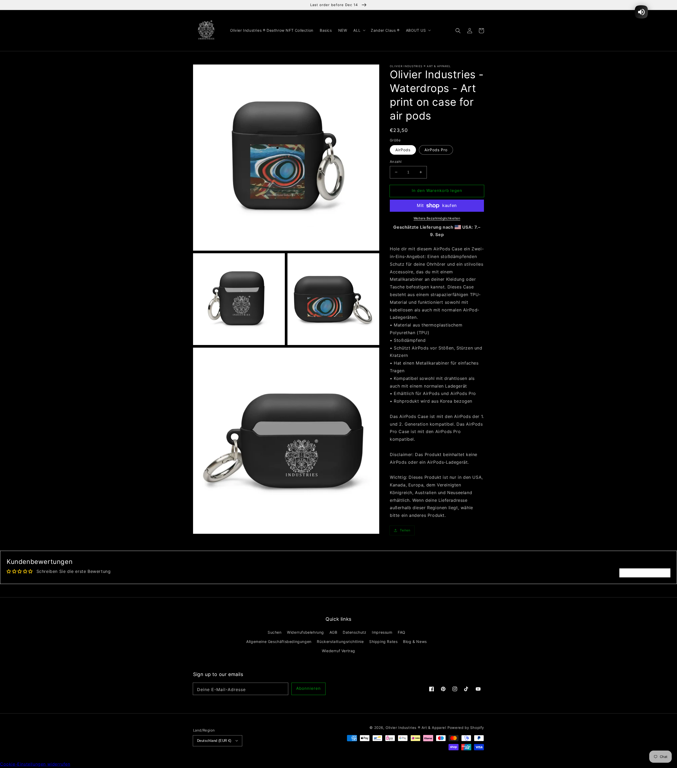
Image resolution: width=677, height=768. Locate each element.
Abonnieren (308, 688)
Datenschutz (355, 632)
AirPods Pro (435, 150)
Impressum (382, 632)
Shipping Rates (383, 641)
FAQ (401, 632)
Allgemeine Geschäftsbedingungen (279, 641)
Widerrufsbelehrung (305, 632)
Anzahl (395, 161)
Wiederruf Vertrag (338, 651)
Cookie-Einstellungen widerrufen (35, 764)
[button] (458, 30)
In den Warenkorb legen (437, 190)
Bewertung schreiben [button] (644, 573)
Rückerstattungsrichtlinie (340, 641)
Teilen (405, 530)
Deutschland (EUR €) (214, 741)
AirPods (402, 150)
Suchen (275, 632)
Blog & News (415, 641)
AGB (333, 632)
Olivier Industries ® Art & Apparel (416, 727)
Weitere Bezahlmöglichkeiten (437, 218)
